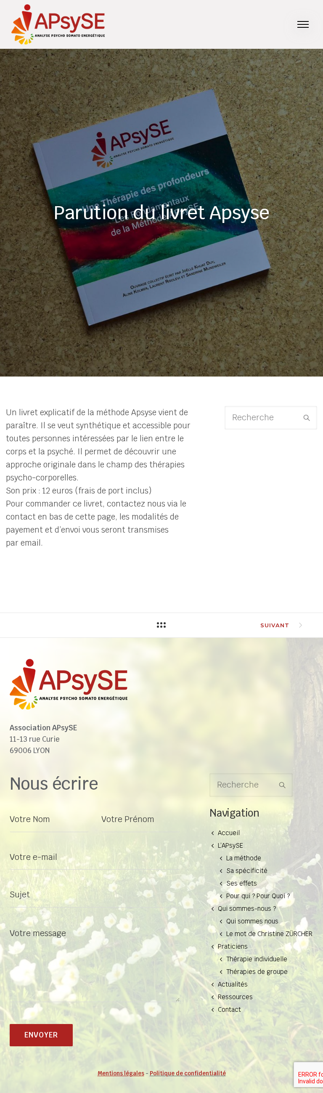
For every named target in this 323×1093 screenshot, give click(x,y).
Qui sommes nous (252, 921)
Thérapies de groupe (257, 972)
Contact (229, 1009)
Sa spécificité (246, 871)
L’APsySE (230, 845)
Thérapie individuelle (256, 959)
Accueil (229, 833)
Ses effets (241, 883)
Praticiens (233, 946)
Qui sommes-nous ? (247, 909)
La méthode (243, 858)
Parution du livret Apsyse (161, 213)
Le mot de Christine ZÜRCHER (269, 934)
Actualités (233, 984)
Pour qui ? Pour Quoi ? (258, 896)
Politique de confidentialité (188, 1073)
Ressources (235, 997)
